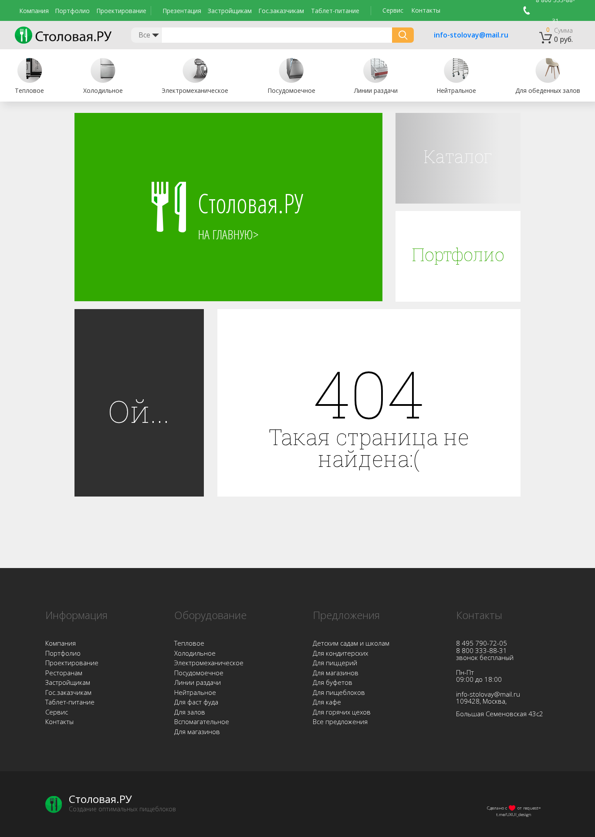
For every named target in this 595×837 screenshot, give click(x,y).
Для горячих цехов (342, 712)
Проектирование (121, 11)
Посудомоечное (198, 672)
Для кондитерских (340, 653)
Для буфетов (332, 682)
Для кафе (327, 702)
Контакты (425, 10)
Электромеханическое (208, 662)
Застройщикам (230, 11)
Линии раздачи (197, 682)
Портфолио (72, 11)
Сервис (392, 10)
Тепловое (189, 643)
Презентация (181, 11)
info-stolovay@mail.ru (460, 35)
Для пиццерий (335, 662)
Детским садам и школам (351, 643)
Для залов (189, 712)
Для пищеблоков (339, 692)
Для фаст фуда (196, 702)
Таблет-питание (335, 11)
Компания (34, 11)
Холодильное (195, 653)
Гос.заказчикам (281, 11)
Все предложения (340, 721)
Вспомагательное (201, 721)
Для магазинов (197, 731)
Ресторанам (63, 672)
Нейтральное (195, 692)
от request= (529, 808)
